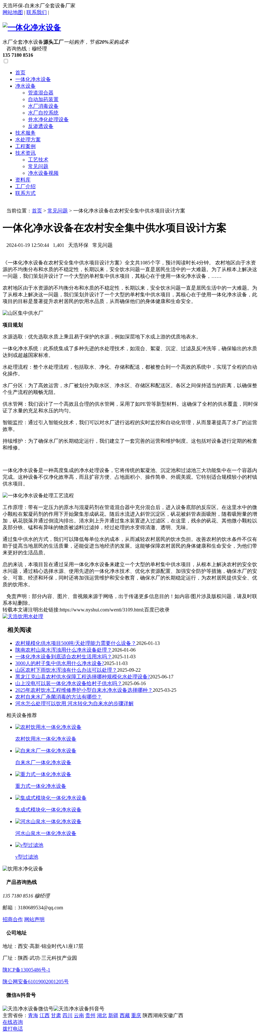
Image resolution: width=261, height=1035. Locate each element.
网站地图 (13, 12)
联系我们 (36, 12)
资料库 (23, 179)
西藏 (125, 1015)
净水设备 (25, 86)
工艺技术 (38, 159)
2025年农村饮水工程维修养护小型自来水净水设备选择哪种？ (84, 690)
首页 (20, 72)
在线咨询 (13, 1022)
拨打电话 (13, 1028)
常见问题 (38, 166)
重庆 (136, 1015)
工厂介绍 (25, 186)
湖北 (102, 1015)
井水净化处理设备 (48, 119)
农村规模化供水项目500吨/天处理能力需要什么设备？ (75, 643)
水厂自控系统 (43, 112)
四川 (67, 1015)
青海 (33, 1015)
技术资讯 (25, 153)
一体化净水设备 (33, 79)
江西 (44, 1015)
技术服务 (25, 133)
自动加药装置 (43, 99)
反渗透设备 (40, 126)
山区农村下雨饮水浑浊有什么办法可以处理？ (66, 670)
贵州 (90, 1015)
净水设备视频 (43, 173)
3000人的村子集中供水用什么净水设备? (59, 663)
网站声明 (34, 919)
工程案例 (25, 146)
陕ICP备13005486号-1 (26, 969)
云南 (79, 1015)
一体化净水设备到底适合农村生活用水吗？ (63, 656)
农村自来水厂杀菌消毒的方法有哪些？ (58, 696)
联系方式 (25, 193)
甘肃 (56, 1015)
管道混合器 (40, 92)
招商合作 (13, 919)
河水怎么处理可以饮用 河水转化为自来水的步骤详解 (74, 703)
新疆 (113, 1015)
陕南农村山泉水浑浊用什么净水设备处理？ (63, 650)
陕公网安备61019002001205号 (36, 981)
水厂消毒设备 (43, 106)
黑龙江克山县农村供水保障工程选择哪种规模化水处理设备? (82, 676)
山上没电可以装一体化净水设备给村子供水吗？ (68, 683)
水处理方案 (28, 139)
